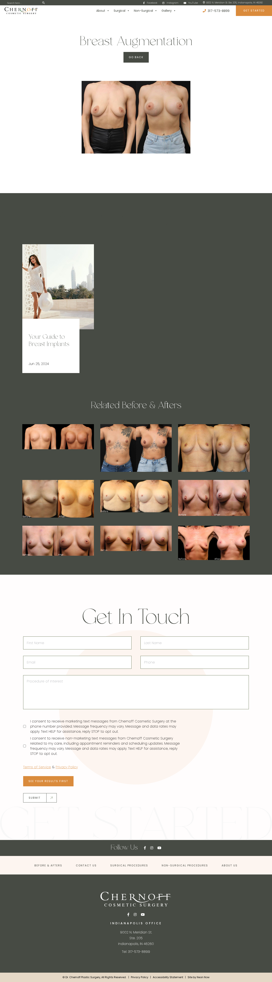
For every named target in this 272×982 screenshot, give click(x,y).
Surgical (119, 11)
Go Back (136, 57)
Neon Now (203, 977)
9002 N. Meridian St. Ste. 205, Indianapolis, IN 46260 (234, 2)
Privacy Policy (67, 766)
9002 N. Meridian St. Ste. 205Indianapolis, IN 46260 (136, 938)
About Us (230, 865)
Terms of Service (37, 766)
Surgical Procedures (129, 865)
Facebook (152, 2)
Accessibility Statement (168, 977)
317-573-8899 (218, 11)
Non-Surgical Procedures (185, 865)
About (100, 11)
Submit (35, 797)
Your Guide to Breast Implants (49, 340)
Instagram (172, 2)
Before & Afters (48, 865)
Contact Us (86, 865)
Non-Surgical (143, 11)
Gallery (167, 11)
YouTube (193, 2)
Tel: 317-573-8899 (136, 951)
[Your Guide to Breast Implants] (58, 286)
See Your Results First (48, 781)
